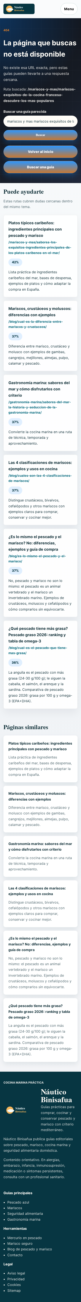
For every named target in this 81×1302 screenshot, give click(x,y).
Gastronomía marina (23, 1219)
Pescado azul (18, 1202)
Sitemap (14, 1290)
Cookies (14, 1284)
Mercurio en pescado (24, 1238)
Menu (69, 9)
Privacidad (16, 1279)
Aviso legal (16, 1273)
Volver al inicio (40, 151)
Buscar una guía (40, 167)
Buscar (40, 135)
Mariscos (14, 1208)
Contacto (15, 1255)
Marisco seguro (20, 1243)
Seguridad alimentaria (25, 1213)
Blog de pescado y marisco (29, 1249)
